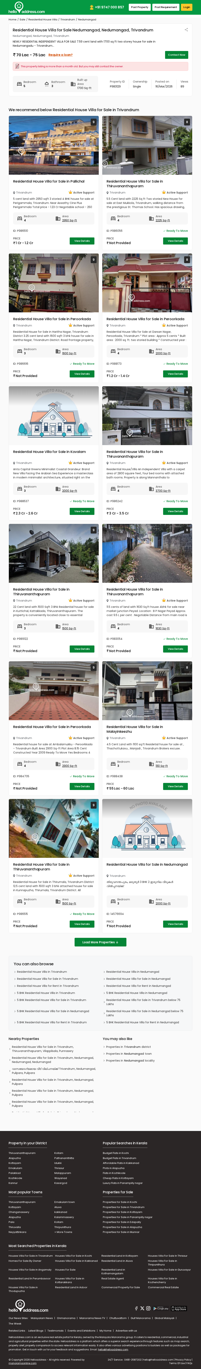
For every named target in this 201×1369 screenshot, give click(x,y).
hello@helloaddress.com (113, 1349)
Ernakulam (15, 1168)
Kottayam (15, 1163)
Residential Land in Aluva (117, 1261)
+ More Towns (63, 1232)
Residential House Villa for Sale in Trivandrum (47, 979)
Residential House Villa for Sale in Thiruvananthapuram (135, 183)
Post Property (139, 7)
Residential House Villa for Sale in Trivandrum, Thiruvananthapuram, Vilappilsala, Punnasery (43, 1049)
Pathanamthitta (64, 1158)
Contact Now (176, 55)
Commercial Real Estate (163, 1287)
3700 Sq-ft (163, 491)
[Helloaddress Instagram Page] (148, 1309)
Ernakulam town (64, 1202)
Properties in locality (130, 1061)
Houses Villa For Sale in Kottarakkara (69, 1280)
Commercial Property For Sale (120, 1287)
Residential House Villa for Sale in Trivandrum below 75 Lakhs (143, 1002)
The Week (15, 1323)
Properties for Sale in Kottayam (122, 1212)
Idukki (58, 1163)
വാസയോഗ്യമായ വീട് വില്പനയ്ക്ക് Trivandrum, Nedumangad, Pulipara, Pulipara (54, 1071)
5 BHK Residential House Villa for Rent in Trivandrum (52, 1022)
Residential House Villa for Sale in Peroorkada (52, 318)
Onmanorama (66, 1318)
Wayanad (60, 1178)
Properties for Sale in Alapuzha (122, 1227)
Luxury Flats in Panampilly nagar (123, 1183)
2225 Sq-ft (163, 220)
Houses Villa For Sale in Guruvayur (169, 1270)
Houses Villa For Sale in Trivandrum (31, 1256)
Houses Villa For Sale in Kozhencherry (162, 1280)
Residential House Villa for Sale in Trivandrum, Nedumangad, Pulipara (53, 1082)
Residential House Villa (42, 19)
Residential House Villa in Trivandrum (42, 972)
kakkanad (60, 1212)
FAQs (189, 1363)
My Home (106, 1331)
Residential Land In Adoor (71, 1287)
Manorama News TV (92, 1318)
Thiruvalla (15, 1227)
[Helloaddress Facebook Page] (136, 1309)
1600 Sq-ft (69, 353)
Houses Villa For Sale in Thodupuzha (23, 1289)
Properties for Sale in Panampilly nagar (128, 1217)
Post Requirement (166, 7)
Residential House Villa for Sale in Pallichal (48, 181)
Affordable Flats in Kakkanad (121, 1163)
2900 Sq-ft (69, 766)
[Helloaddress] (26, 7)
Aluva (57, 1207)
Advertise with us (126, 1331)
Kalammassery (64, 1217)
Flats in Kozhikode (114, 1173)
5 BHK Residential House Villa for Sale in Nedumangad (53, 1011)
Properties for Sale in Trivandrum (123, 1207)
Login (186, 7)
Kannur (13, 1183)
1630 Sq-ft (163, 628)
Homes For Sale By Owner (25, 1261)
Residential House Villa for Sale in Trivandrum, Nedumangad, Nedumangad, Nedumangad (53, 1060)
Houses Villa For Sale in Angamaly (30, 1270)
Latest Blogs (36, 1331)
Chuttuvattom (118, 1318)
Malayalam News (42, 1318)
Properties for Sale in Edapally (122, 1222)
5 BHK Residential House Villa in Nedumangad (136, 993)
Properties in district (128, 1047)
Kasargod (60, 1183)
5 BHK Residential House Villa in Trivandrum (46, 993)
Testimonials (56, 1331)
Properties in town (129, 1054)
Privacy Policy (183, 1359)
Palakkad (15, 1173)
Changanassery (19, 1212)
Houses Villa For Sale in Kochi (73, 1256)
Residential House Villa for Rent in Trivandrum (48, 986)
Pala (11, 1222)
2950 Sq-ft (69, 220)
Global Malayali (165, 1318)
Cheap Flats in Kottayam (118, 1178)
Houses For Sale (65, 1270)
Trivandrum (67, 19)
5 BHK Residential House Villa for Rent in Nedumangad (142, 1022)
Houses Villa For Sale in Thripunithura (162, 1263)
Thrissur (59, 1168)
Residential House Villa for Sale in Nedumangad (147, 864)
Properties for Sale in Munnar (121, 1232)
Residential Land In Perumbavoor (30, 1278)
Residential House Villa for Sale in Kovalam (49, 451)
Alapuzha (15, 1158)
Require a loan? (60, 55)
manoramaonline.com (23, 1363)
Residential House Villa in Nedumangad (132, 972)
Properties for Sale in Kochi (120, 1202)
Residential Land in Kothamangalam (113, 1271)
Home (12, 19)
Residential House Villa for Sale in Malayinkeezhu (135, 729)
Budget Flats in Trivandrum (119, 1158)
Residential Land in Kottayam (119, 1256)
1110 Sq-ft (162, 766)
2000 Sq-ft (163, 353)
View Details (82, 241)
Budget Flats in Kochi (116, 1153)
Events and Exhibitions (82, 1331)
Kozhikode (15, 1178)
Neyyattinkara (17, 1232)
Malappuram (62, 1173)
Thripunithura (62, 1227)
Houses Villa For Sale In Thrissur (167, 1256)
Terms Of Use (177, 1363)
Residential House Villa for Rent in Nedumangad (138, 986)
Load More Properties (98, 942)
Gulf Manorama (141, 1318)
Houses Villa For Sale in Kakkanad (76, 1261)
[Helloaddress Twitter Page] (142, 1309)
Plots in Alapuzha (113, 1168)
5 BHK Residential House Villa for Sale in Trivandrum (51, 1000)
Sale (22, 19)
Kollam (58, 1153)
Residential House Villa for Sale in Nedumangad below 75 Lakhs (144, 1013)
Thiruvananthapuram (22, 1153)
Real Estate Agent (112, 1278)
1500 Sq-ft (69, 628)
